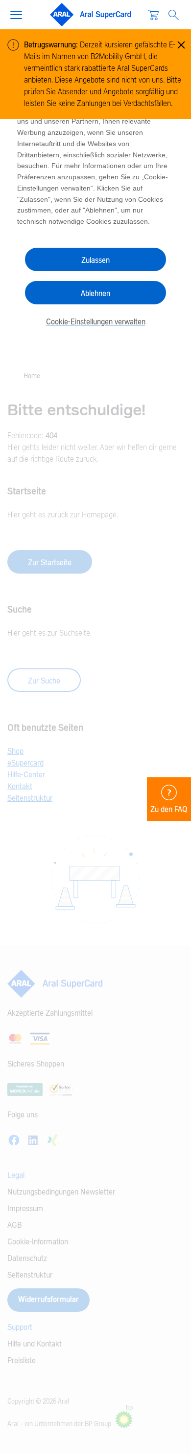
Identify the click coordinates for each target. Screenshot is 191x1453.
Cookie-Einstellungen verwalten (95, 322)
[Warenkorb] (153, 14)
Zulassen (95, 260)
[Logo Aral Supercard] (90, 14)
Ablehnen (95, 294)
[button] (20, 13)
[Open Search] (173, 15)
